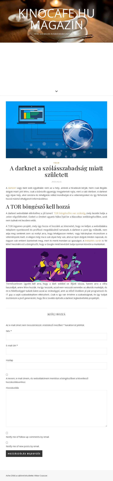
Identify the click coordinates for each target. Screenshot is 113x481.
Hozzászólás (12, 387)
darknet (12, 187)
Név (9, 330)
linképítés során (93, 240)
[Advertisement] (56, 64)
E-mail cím (12, 345)
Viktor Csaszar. (41, 475)
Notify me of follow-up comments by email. (27, 436)
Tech (56, 163)
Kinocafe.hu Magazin (56, 19)
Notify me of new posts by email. (22, 446)
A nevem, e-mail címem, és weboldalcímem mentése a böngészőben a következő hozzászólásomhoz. (47, 380)
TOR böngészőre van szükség (69, 213)
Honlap (9, 360)
